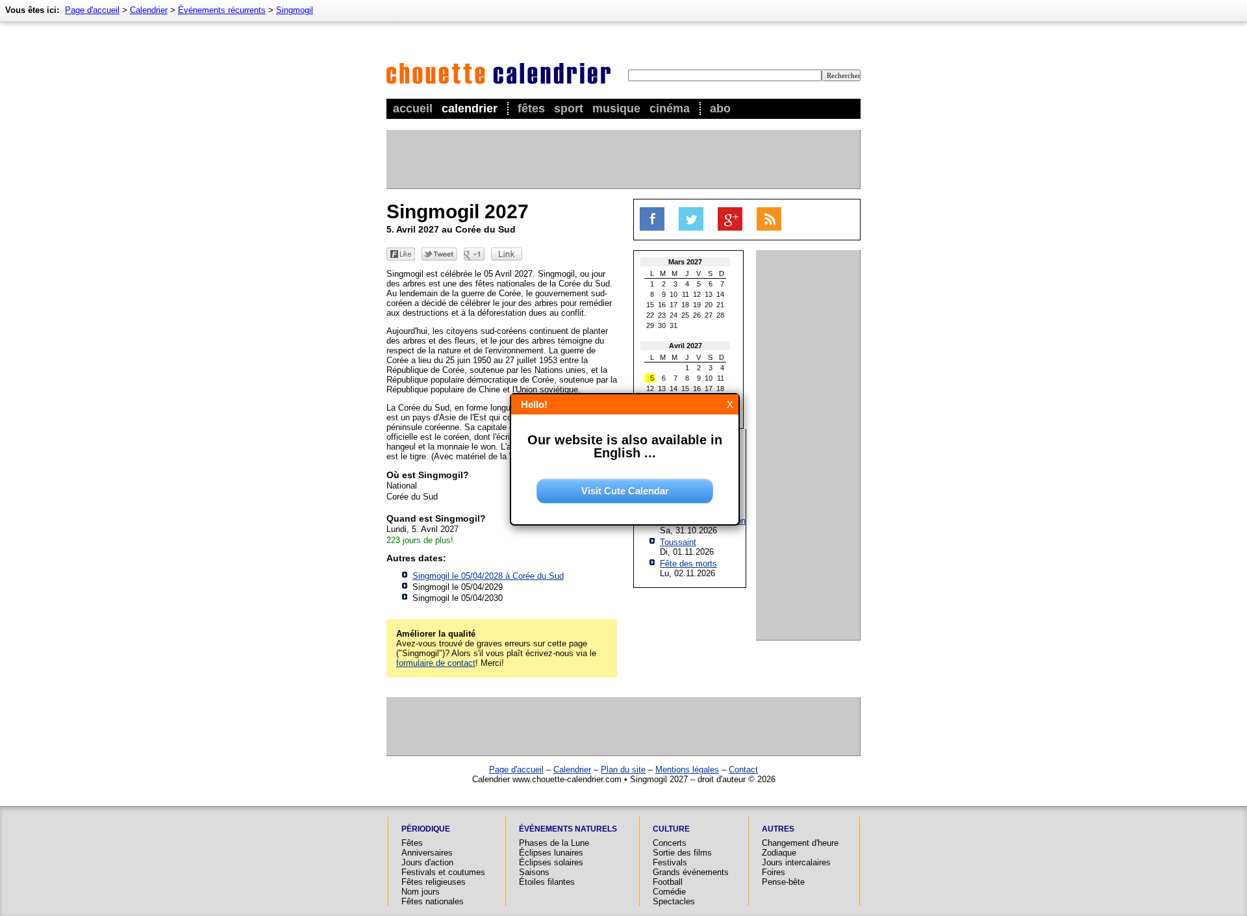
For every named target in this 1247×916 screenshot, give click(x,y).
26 (697, 315)
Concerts (669, 843)
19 (697, 305)
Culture (671, 828)
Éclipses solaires (551, 862)
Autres (778, 828)
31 (673, 325)
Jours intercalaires (796, 862)
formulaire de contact (435, 663)
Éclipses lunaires (551, 853)
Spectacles (674, 901)
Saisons (534, 872)
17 (673, 305)
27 (708, 315)
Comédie (669, 892)
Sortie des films (682, 853)
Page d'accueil (92, 10)
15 (650, 305)
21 (720, 305)
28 (720, 315)
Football (668, 882)
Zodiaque (779, 853)
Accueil (413, 108)
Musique (616, 108)
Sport (568, 108)
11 (685, 294)
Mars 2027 (685, 262)
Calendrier (470, 108)
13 (708, 294)
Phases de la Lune (554, 843)
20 (708, 305)
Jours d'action (427, 862)
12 (697, 294)
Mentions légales (687, 769)
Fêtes (531, 108)
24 (673, 315)
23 (662, 315)
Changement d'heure (800, 843)
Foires (773, 872)
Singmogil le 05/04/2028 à (488, 576)
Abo (720, 108)
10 (673, 294)
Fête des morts (688, 563)
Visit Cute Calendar (625, 490)
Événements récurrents (222, 10)
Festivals (670, 862)
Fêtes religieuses (433, 882)
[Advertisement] (622, 159)
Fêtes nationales (432, 901)
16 (662, 305)
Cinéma (669, 108)
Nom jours (420, 892)
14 (720, 294)
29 (650, 325)
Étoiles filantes (547, 882)
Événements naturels (568, 828)
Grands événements (691, 872)
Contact (743, 769)
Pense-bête (783, 882)
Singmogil (294, 10)
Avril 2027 (685, 346)
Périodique (425, 828)
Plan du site (623, 769)
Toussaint (678, 542)
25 (685, 315)
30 (662, 325)
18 (685, 305)
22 (650, 315)
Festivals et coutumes (443, 872)
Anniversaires (427, 853)
